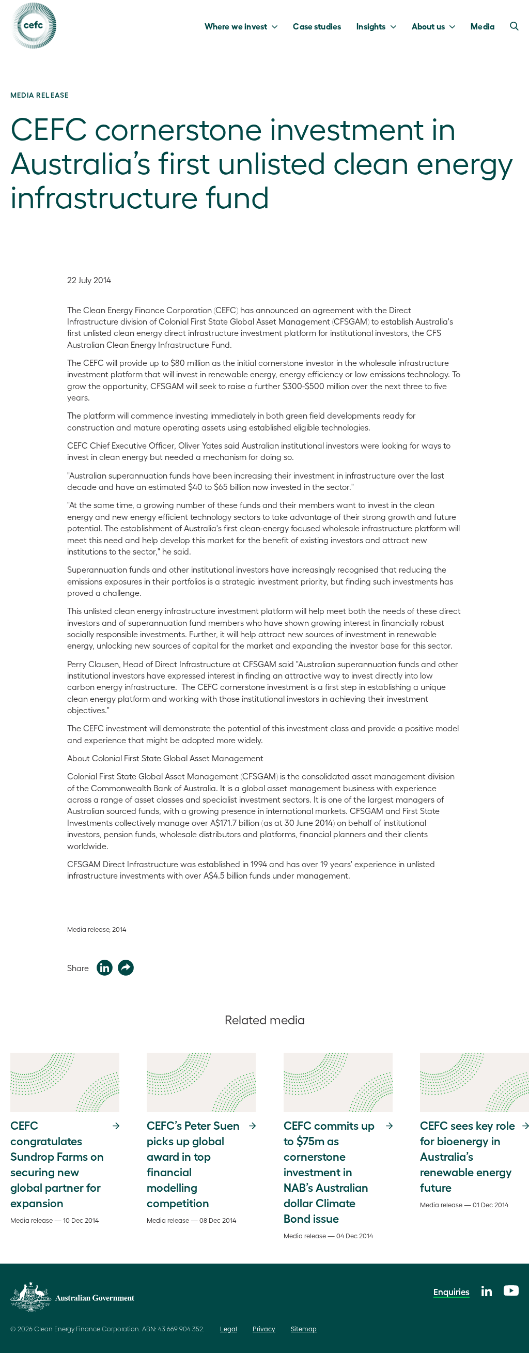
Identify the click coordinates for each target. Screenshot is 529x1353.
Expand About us (455, 26)
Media (482, 26)
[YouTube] (511, 1289)
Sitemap (304, 1328)
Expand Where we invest (277, 26)
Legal (228, 1328)
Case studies (317, 26)
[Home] (33, 26)
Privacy (264, 1328)
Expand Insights (396, 26)
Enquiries (451, 1291)
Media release (39, 94)
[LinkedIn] (486, 1289)
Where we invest (236, 26)
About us (428, 26)
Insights (370, 26)
